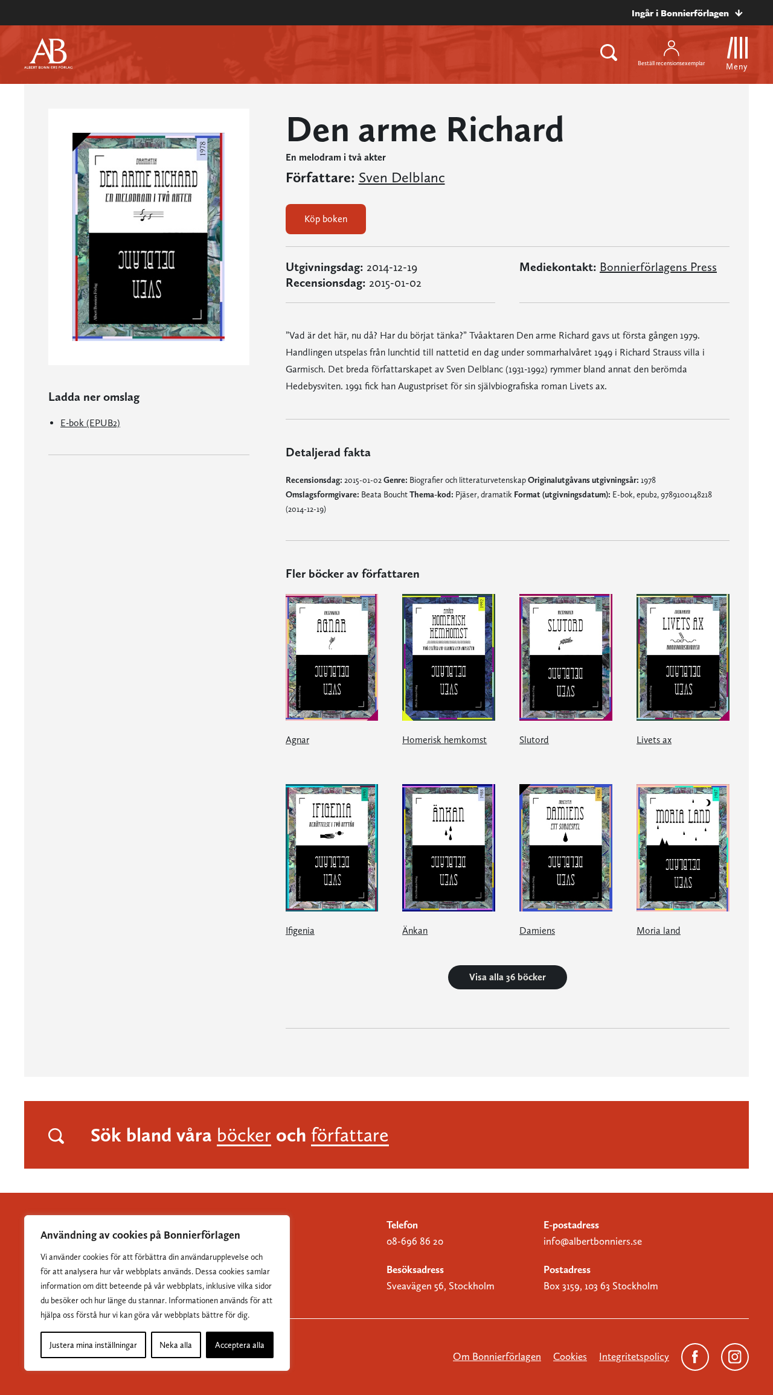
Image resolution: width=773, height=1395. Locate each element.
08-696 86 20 (414, 1241)
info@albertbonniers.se (593, 1241)
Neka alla (175, 1345)
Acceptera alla (240, 1345)
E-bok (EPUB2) (90, 423)
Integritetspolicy (634, 1356)
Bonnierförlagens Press (658, 267)
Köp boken (325, 219)
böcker (244, 1134)
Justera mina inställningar (93, 1345)
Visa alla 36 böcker (507, 977)
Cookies (570, 1356)
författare (350, 1134)
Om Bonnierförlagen (497, 1356)
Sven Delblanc (402, 177)
